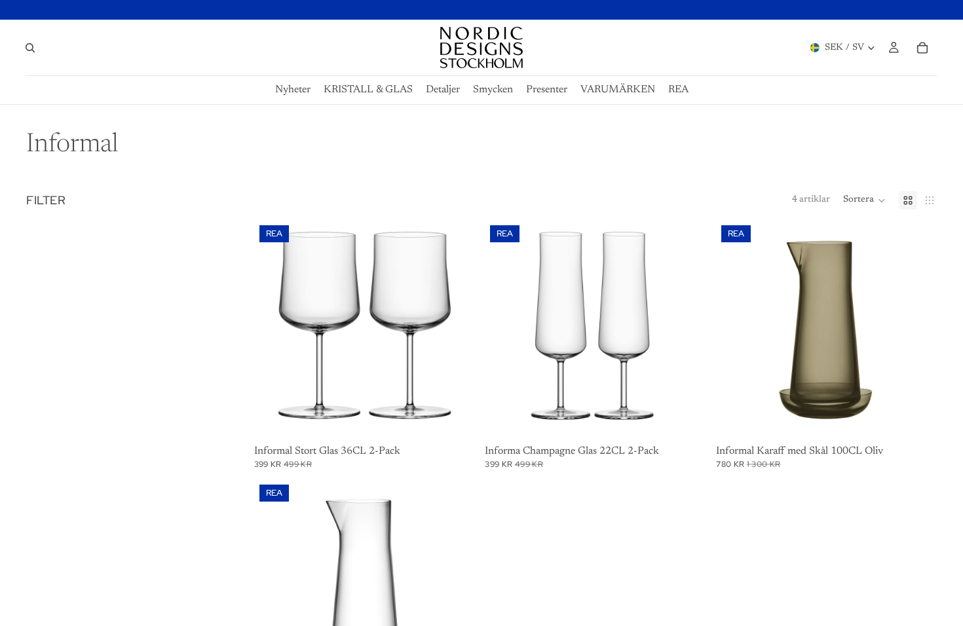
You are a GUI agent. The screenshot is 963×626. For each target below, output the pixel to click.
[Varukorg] (922, 47)
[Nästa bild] (454, 330)
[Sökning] (30, 47)
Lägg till (465, 420)
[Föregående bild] (273, 330)
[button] (864, 200)
